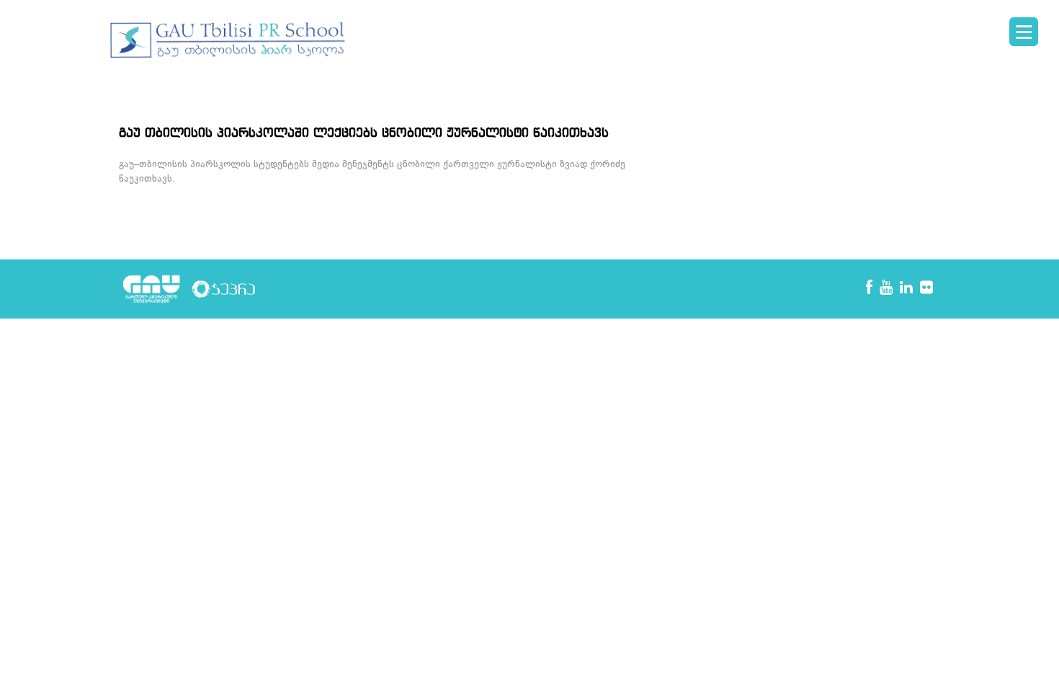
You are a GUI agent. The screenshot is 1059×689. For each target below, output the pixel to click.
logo (228, 40)
